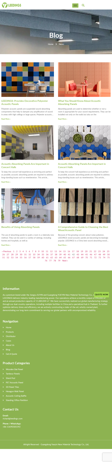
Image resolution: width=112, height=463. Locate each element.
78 (55, 261)
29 (16, 255)
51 (3, 258)
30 (21, 255)
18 (77, 251)
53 (12, 258)
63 (56, 258)
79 (59, 261)
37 (51, 255)
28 (12, 255)
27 (8, 255)
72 (95, 258)
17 (73, 251)
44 (82, 255)
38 (56, 255)
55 (21, 258)
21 (90, 251)
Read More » (5, 119)
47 (95, 255)
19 (82, 251)
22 (95, 251)
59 (38, 258)
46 (91, 255)
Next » (65, 261)
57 (30, 258)
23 (99, 251)
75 (108, 258)
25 (108, 251)
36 (47, 255)
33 (34, 255)
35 (43, 255)
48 (99, 255)
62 (51, 258)
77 (50, 261)
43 (78, 255)
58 (34, 258)
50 (108, 255)
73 (99, 258)
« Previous (6, 251)
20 (86, 251)
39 (60, 255)
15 (64, 251)
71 (91, 258)
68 (78, 258)
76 (46, 261)
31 (25, 255)
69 (82, 258)
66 (69, 258)
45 (86, 255)
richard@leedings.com (12, 419)
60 (43, 258)
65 (65, 258)
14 (60, 251)
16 (69, 251)
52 (8, 258)
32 (30, 255)
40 (65, 255)
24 (104, 251)
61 (47, 258)
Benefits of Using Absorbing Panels (20, 227)
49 (104, 255)
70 (86, 258)
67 (73, 258)
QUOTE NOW (101, 295)
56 (25, 258)
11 (47, 251)
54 (16, 258)
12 (51, 251)
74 (104, 258)
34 (38, 255)
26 (3, 255)
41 (69, 255)
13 (55, 251)
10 (42, 251)
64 (60, 258)
